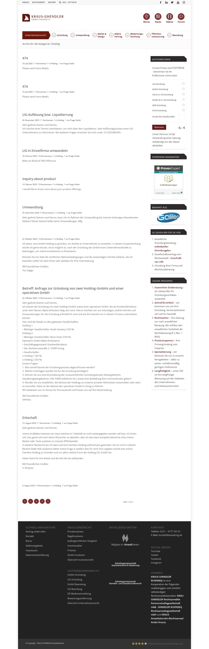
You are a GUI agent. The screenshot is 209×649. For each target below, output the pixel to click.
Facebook (156, 558)
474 (25, 58)
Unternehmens (167, 382)
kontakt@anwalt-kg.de (170, 535)
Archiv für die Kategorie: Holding (41, 44)
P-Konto (71, 550)
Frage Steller (69, 63)
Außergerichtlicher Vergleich (82, 540)
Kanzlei (25, 2)
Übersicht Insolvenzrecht (80, 559)
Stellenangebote (34, 545)
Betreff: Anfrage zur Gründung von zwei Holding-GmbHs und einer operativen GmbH (73, 290)
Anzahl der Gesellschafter (163, 116)
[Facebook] (160, 2)
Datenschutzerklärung (37, 554)
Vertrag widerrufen (36, 531)
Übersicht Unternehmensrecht (83, 603)
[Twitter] (172, 2)
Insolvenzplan (74, 545)
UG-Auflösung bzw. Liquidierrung (47, 114)
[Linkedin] (166, 2)
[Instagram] (184, 2)
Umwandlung (32, 207)
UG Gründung (158, 84)
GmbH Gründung (160, 89)
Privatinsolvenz (75, 531)
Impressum (32, 550)
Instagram (156, 562)
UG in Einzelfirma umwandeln (45, 150)
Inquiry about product (39, 179)
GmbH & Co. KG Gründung (164, 100)
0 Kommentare (45, 156)
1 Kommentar (41, 63)
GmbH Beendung (76, 584)
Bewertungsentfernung (79, 598)
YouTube (155, 551)
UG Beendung (74, 588)
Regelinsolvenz (75, 536)
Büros (29, 540)
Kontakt (52, 2)
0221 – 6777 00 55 (69, 2)
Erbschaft (29, 418)
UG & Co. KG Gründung (162, 94)
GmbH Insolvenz (76, 554)
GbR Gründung (159, 105)
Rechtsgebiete (38, 2)
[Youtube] (178, 2)
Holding (54, 63)
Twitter (154, 554)
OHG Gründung (159, 110)
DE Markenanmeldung (79, 593)
